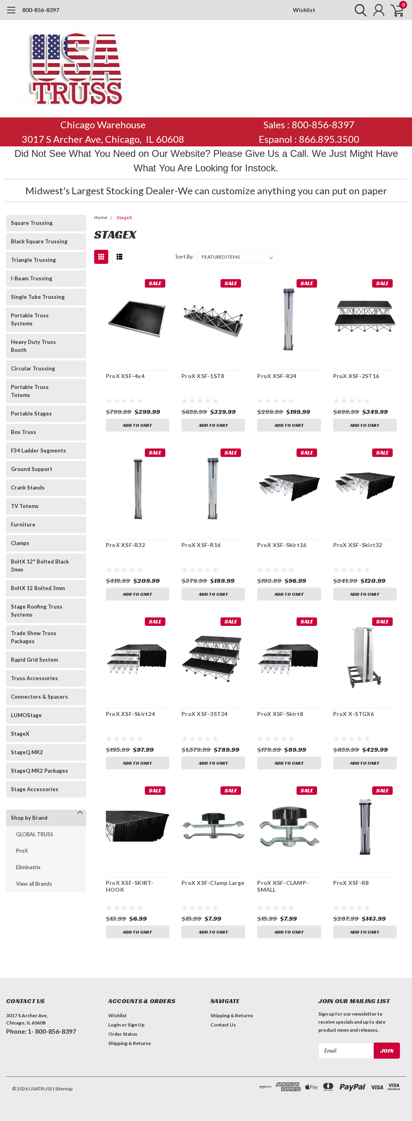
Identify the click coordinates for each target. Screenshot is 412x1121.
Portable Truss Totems (30, 391)
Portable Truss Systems (30, 319)
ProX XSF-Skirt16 (281, 544)
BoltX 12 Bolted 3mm (38, 588)
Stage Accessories (34, 789)
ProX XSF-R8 (351, 882)
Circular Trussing (33, 368)
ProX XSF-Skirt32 (357, 544)
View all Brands (34, 883)
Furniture (23, 524)
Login (114, 1025)
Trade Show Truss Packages (33, 637)
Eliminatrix (28, 867)
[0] (394, 10)
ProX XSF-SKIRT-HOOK (130, 886)
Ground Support (31, 469)
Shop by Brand (29, 818)
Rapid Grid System (34, 659)
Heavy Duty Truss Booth (33, 346)
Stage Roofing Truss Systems (36, 610)
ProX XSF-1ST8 (202, 375)
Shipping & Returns (129, 1043)
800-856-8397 (40, 9)
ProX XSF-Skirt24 (130, 713)
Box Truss (23, 432)
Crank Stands (28, 487)
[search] (359, 10)
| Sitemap (62, 1089)
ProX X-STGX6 (353, 713)
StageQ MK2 (27, 752)
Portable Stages (31, 413)
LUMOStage (26, 715)
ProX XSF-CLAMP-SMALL (283, 886)
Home (100, 217)
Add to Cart (137, 425)
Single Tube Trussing (38, 297)
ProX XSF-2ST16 (356, 375)
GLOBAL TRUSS (34, 834)
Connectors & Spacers (39, 696)
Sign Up (136, 1025)
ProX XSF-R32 (125, 544)
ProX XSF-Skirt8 (280, 713)
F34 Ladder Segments (38, 450)
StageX (20, 733)
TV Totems (25, 506)
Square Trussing (32, 223)
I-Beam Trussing (31, 278)
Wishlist (304, 9)
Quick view (137, 320)
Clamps (20, 543)
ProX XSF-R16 (200, 544)
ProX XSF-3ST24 (204, 713)
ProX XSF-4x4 (125, 375)
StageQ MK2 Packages (39, 770)
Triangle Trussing (33, 260)
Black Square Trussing (39, 241)
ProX (22, 850)
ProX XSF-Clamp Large (212, 882)
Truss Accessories (34, 678)
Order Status (122, 1034)
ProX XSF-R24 (276, 375)
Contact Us (223, 1025)
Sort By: (184, 256)
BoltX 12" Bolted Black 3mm (40, 565)
